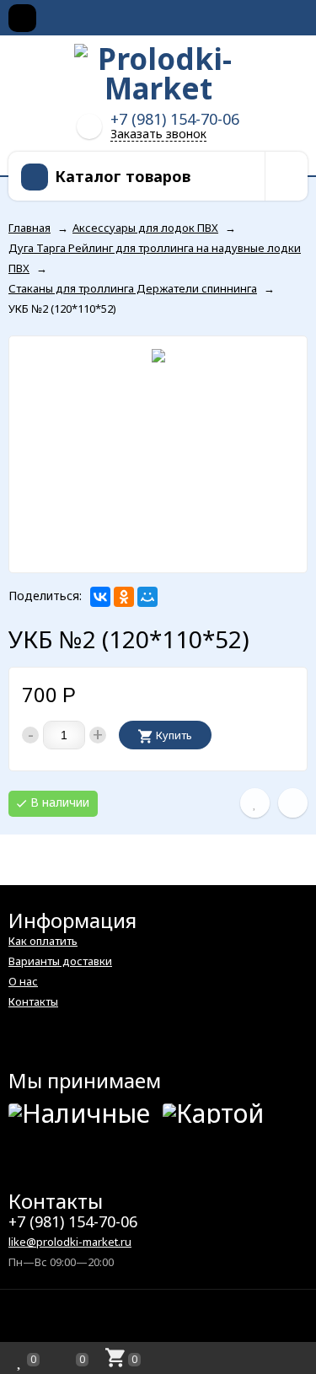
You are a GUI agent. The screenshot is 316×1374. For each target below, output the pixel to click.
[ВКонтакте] (100, 597)
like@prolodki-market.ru (69, 1241)
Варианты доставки (60, 961)
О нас (23, 981)
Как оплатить (43, 940)
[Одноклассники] (124, 597)
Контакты (33, 1001)
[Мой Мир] (147, 597)
